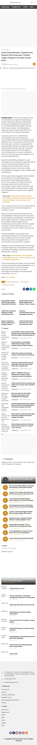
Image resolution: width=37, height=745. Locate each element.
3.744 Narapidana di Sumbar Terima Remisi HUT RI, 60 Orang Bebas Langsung (21, 532)
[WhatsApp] (34, 289)
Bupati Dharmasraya (13, 282)
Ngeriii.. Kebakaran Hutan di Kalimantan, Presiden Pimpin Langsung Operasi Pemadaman (8, 322)
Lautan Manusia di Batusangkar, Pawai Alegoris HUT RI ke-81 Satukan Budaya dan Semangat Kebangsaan (21, 499)
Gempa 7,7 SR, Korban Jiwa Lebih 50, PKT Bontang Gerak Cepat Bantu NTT (21, 493)
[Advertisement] (18, 29)
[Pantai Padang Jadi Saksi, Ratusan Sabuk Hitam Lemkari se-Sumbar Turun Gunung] (5, 427)
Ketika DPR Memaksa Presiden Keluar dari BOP (22, 629)
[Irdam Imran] (4, 597)
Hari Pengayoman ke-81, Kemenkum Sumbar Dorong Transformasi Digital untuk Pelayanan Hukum (21, 506)
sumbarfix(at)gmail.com (11, 682)
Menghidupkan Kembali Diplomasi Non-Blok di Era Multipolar (22, 637)
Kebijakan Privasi (6, 697)
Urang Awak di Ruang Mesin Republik (21, 538)
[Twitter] (27, 289)
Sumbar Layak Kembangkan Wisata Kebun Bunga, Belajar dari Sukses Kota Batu (20, 512)
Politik (3, 715)
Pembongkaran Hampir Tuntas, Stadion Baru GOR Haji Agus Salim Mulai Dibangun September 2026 (20, 525)
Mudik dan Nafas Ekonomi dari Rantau (22, 605)
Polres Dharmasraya (8, 285)
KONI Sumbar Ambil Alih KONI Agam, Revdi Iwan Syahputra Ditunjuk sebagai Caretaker (23, 415)
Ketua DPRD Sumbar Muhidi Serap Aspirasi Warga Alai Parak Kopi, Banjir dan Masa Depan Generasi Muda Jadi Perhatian (8, 302)
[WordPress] (20, 732)
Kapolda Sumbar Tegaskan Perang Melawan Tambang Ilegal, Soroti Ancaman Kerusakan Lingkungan (20, 519)
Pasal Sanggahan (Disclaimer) (10, 700)
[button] (32, 3)
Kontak (3, 702)
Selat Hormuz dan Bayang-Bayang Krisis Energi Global (21, 645)
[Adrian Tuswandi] (4, 589)
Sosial (3, 720)
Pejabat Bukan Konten (17, 588)
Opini (2, 725)
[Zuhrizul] (4, 613)
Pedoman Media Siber (8, 695)
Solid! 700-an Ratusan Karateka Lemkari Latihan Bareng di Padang (8, 312)
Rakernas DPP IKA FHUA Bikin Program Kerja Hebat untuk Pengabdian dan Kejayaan (21, 395)
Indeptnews (5, 709)
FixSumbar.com (21, 739)
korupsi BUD (25, 282)
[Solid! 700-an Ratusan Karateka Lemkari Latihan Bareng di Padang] (9, 308)
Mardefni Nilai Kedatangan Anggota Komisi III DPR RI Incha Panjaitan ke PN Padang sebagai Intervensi (23, 405)
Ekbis (3, 717)
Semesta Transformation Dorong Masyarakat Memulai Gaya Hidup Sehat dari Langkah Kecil (27, 312)
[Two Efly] (4, 605)
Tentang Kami (5, 689)
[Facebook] (24, 289)
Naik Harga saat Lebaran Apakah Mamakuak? (20, 613)
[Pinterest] (17, 732)
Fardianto (4, 63)
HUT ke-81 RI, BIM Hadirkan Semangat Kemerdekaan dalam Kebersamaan (21, 486)
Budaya (3, 723)
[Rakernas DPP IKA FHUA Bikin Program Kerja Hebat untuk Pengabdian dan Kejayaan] (5, 397)
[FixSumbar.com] (15, 2)
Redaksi (3, 692)
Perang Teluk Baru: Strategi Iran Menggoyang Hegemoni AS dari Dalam (22, 596)
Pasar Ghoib (13, 653)
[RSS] (26, 732)
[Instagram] (23, 732)
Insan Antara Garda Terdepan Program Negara (22, 621)
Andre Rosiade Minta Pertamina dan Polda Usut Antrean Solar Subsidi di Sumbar (26, 322)
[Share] (34, 64)
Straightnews (15, 338)
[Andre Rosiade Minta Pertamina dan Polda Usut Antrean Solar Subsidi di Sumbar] (27, 318)
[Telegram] (30, 289)
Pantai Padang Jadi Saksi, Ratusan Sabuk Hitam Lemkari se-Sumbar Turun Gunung (22, 425)
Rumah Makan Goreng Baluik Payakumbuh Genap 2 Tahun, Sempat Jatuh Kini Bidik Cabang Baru (19, 257)
